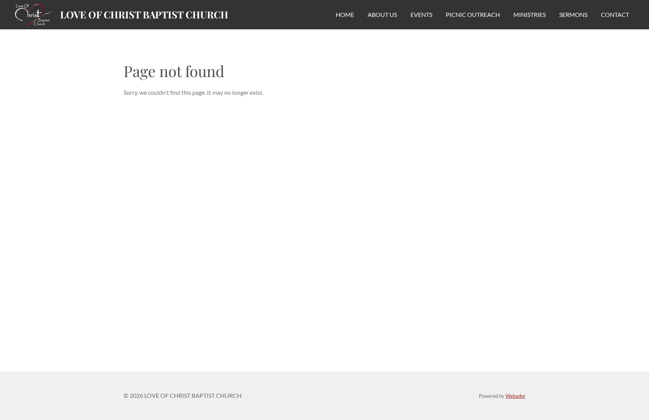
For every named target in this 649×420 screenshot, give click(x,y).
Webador (515, 396)
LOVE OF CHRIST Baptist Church (144, 14)
